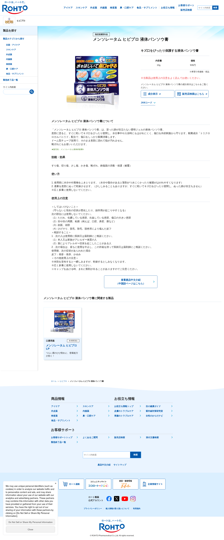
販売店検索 (119, 437)
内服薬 (9, 59)
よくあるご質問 (90, 437)
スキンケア (11, 49)
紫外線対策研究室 (154, 411)
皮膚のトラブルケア (123, 411)
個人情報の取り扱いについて (117, 508)
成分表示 (153, 94)
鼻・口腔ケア (12, 69)
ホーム (54, 381)
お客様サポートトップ (61, 437)
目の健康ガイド (153, 406)
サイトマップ (120, 464)
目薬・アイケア (13, 45)
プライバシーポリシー (93, 508)
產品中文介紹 (104, 464)
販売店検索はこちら (193, 94)
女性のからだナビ (154, 415)
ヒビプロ (63, 381)
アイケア (55, 406)
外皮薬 (9, 54)
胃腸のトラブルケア (123, 415)
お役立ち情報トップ (123, 406)
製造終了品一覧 (10, 80)
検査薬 (9, 64)
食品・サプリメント (15, 74)
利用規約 (136, 508)
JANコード (146, 102)
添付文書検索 (152, 437)
